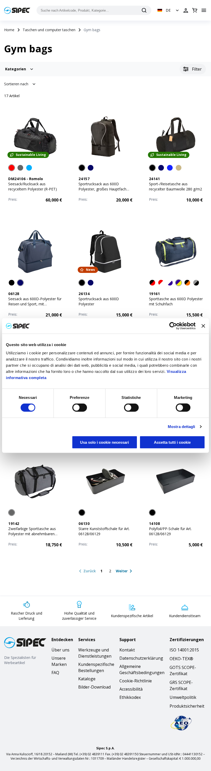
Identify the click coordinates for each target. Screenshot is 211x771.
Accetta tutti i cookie (172, 442)
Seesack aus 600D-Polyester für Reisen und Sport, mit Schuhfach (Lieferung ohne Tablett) (34, 306)
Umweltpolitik (183, 697)
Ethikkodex (130, 697)
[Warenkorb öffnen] (195, 10)
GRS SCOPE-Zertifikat (181, 685)
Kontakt (127, 650)
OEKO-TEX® (181, 658)
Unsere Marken (59, 661)
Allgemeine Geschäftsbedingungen (141, 669)
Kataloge (86, 679)
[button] (168, 10)
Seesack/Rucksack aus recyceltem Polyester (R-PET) (32, 186)
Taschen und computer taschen (49, 29)
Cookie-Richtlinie (135, 681)
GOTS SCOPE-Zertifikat (183, 670)
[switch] (79, 408)
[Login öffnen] (186, 10)
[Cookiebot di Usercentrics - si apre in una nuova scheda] (173, 326)
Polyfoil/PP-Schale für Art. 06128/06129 (170, 531)
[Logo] (17, 10)
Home (9, 29)
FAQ (55, 672)
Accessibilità (131, 689)
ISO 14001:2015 (184, 650)
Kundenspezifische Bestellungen (96, 667)
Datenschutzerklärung (141, 658)
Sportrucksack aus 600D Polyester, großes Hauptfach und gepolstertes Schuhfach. (102, 189)
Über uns (60, 650)
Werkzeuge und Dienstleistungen (94, 653)
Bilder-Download (94, 687)
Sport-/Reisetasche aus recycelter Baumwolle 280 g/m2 (175, 186)
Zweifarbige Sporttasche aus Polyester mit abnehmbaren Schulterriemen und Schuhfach (33, 533)
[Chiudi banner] (203, 326)
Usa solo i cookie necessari (104, 442)
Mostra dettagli (181, 426)
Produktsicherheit (187, 706)
